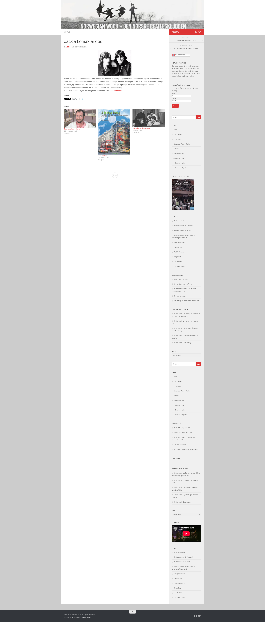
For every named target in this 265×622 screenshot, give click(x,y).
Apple (67, 32)
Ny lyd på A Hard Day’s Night (183, 284)
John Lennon (178, 247)
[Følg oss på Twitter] (199, 32)
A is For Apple (102, 155)
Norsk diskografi (179, 153)
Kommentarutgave (180, 296)
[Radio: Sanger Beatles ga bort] (148, 118)
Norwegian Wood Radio (182, 144)
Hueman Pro (86, 617)
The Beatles (178, 261)
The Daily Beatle (179, 266)
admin (68, 47)
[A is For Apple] (114, 132)
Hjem (175, 130)
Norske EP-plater (181, 168)
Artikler (176, 149)
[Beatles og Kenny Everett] (80, 118)
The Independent (116, 91)
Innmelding (177, 139)
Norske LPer (179, 158)
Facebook (176, 458)
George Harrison (179, 242)
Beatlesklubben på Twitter (182, 230)
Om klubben (178, 134)
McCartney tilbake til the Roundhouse (186, 301)
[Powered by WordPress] (72, 617)
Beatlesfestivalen (179, 221)
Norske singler (180, 163)
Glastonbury (187, 343)
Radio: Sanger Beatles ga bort (141, 128)
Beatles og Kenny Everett (72, 129)
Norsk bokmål (180, 55)
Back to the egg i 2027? (182, 279)
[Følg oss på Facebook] (196, 32)
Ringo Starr (177, 257)
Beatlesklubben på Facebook (183, 226)
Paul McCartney (179, 252)
